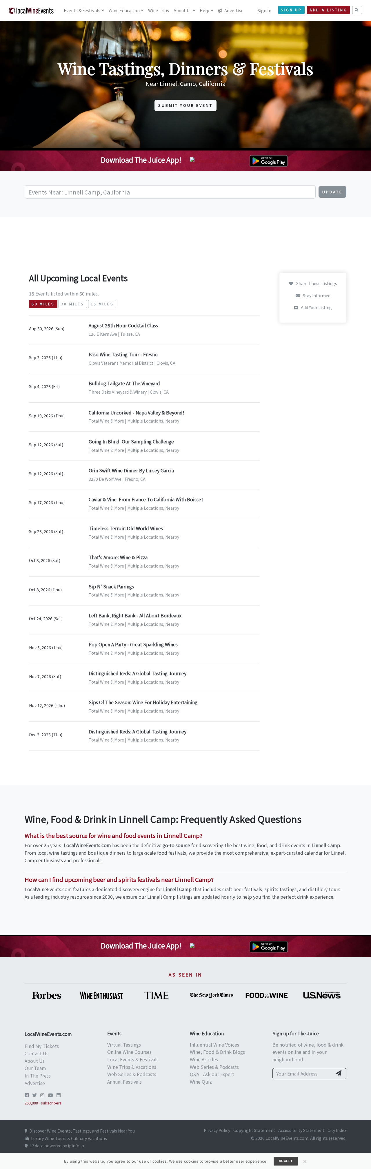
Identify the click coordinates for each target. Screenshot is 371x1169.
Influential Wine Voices (214, 1044)
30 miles (72, 304)
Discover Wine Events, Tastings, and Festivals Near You (82, 1131)
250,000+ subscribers (43, 1103)
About (183, 10)
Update (332, 191)
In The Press (38, 1075)
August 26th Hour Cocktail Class (123, 325)
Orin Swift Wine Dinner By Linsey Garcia (131, 470)
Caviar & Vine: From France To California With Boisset (146, 499)
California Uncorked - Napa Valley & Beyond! (136, 412)
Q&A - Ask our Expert (212, 1074)
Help (204, 10)
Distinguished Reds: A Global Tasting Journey (137, 673)
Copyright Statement (254, 1130)
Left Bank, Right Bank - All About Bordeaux (135, 615)
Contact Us (36, 1053)
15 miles (102, 304)
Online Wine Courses (129, 1051)
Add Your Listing (316, 307)
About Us (35, 1060)
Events (82, 10)
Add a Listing (328, 9)
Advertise (233, 10)
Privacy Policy (217, 1130)
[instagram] (42, 1094)
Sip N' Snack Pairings (111, 586)
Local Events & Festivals (133, 1059)
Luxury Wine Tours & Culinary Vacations (69, 1138)
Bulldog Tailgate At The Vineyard (124, 383)
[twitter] (34, 1094)
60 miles (43, 304)
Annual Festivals (124, 1081)
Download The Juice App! (141, 160)
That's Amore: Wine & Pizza (118, 557)
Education (124, 10)
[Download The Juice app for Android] (269, 160)
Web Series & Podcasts (131, 1074)
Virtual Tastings (124, 1044)
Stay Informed (316, 295)
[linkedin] (59, 1094)
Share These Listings (316, 283)
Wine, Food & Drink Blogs (217, 1051)
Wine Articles (204, 1059)
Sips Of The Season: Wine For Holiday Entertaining (143, 702)
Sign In (264, 10)
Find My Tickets (42, 1046)
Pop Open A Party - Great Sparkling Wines (133, 644)
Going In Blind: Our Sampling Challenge (131, 441)
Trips (158, 10)
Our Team (35, 1068)
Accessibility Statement (301, 1130)
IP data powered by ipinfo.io (57, 1145)
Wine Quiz (201, 1081)
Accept (286, 1161)
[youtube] (50, 1094)
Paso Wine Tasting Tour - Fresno (123, 354)
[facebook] (27, 1094)
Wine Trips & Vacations (131, 1066)
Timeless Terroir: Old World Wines (126, 528)
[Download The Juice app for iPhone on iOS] (219, 160)
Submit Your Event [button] (185, 105)
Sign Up (291, 9)
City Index (337, 1130)
